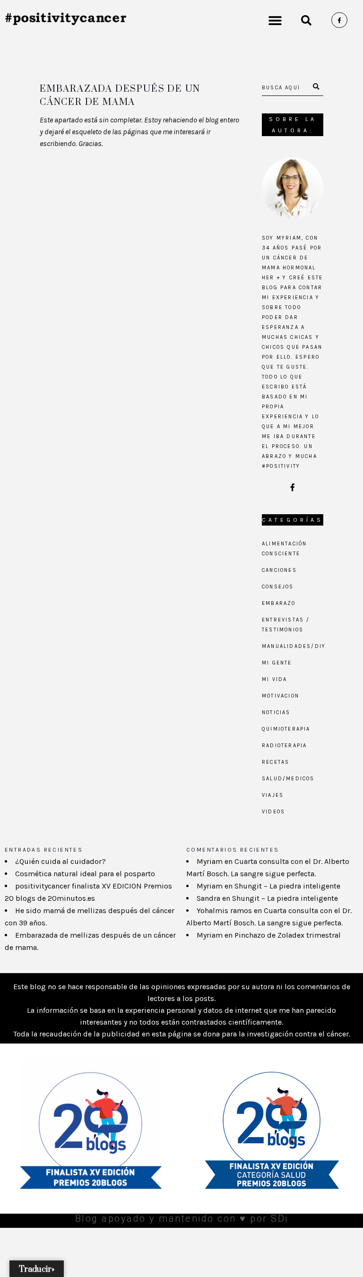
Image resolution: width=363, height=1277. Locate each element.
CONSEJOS (278, 587)
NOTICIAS (276, 712)
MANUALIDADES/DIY (294, 646)
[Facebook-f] (339, 20)
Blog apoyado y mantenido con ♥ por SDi (181, 1218)
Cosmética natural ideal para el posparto (85, 873)
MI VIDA (274, 679)
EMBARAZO (279, 603)
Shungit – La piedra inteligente (287, 885)
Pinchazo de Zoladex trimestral (287, 935)
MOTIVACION (280, 696)
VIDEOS (273, 812)
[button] (274, 20)
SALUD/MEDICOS (288, 779)
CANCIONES (279, 570)
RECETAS (275, 762)
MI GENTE (277, 663)
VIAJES (273, 795)
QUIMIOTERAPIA (286, 729)
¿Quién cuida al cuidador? (60, 861)
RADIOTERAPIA (284, 745)
